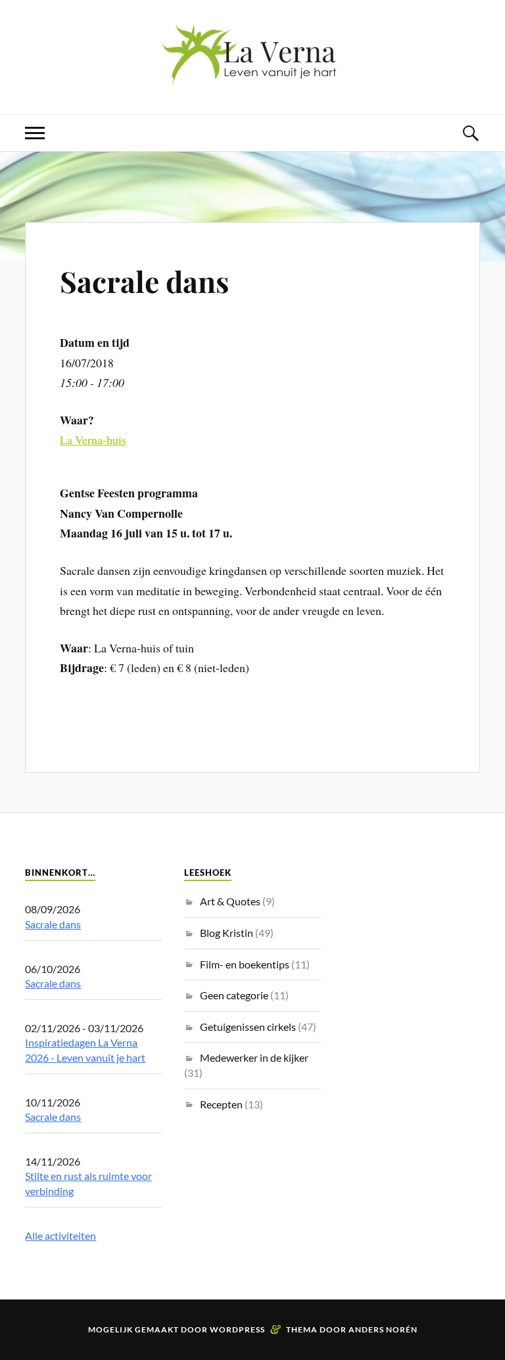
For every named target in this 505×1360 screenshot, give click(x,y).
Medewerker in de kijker (254, 1057)
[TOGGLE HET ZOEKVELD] (470, 133)
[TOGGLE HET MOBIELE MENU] (35, 133)
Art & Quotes (230, 901)
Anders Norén (383, 1329)
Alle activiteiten (60, 1235)
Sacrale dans (144, 280)
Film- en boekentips (244, 964)
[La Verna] (252, 74)
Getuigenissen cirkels (248, 1026)
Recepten (221, 1104)
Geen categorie (234, 995)
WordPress (237, 1329)
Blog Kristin (226, 932)
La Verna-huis (93, 439)
